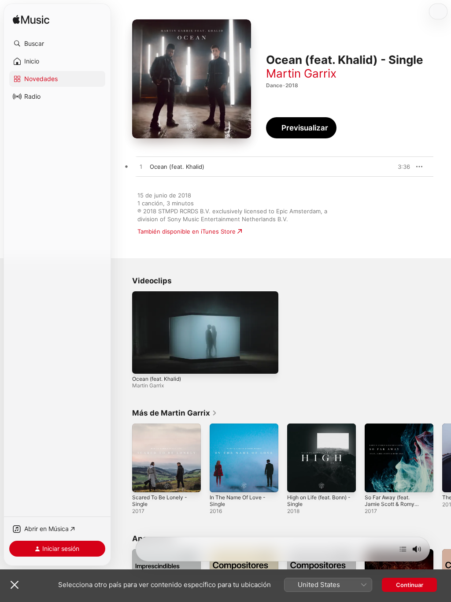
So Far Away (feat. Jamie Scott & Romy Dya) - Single (389, 504)
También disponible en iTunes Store (186, 231)
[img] (31, 20)
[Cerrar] (14, 585)
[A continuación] (403, 549)
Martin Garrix (301, 73)
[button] (57, 43)
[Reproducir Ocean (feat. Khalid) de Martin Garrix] (141, 167)
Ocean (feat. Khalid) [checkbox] (177, 166)
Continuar (409, 584)
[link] (174, 413)
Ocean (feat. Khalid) (156, 378)
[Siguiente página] (442, 457)
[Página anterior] (123, 457)
